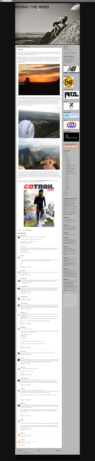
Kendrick (22, 403)
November (68, 160)
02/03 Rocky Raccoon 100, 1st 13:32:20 (70, 276)
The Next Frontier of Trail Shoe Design (70, 211)
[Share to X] (28, 230)
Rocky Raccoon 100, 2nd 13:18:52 (69, 234)
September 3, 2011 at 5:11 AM (25, 266)
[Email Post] (24, 230)
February (67, 186)
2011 (66, 157)
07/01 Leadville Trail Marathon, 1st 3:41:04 (69, 288)
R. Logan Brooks (23, 286)
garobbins (22, 312)
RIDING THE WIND (32, 7)
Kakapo (21, 433)
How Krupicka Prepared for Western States (69, 210)
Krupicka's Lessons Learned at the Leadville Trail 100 (69, 205)
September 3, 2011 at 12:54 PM (25, 323)
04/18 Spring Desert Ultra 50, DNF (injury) (69, 254)
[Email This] (26, 230)
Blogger (53, 457)
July (67, 178)
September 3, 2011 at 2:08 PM (25, 347)
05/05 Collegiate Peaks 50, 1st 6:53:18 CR (70, 273)
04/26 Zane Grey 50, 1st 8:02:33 (69, 261)
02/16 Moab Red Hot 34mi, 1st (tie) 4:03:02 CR (69, 265)
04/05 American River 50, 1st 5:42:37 (70, 263)
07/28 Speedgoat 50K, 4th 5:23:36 (69, 229)
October (67, 162)
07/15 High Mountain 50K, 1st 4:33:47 (70, 272)
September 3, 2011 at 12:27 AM (25, 252)
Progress (67, 174)
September (68, 163)
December (68, 158)
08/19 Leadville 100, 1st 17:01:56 (69, 285)
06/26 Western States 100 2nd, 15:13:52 (70, 242)
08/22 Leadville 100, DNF (68, 248)
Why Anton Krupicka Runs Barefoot (69, 213)
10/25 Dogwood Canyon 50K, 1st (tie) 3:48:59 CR (70, 260)
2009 (66, 192)
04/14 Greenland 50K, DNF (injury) (69, 274)
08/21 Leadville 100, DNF (68, 239)
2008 (66, 193)
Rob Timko (22, 327)
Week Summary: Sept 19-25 (70, 165)
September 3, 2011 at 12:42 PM (25, 308)
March (67, 185)
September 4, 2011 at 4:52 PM (25, 385)
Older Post (58, 450)
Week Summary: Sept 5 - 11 (70, 170)
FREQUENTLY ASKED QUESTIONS (70, 53)
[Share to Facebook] (29, 230)
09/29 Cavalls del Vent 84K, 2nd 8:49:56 (70, 226)
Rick (21, 358)
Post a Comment (22, 445)
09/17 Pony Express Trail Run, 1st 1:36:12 (70, 281)
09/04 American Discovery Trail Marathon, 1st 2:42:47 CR (69, 283)
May (67, 181)
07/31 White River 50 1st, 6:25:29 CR (70, 240)
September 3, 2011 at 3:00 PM (25, 363)
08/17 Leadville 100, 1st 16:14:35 (69, 270)
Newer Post (20, 450)
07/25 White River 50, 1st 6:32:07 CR (70, 249)
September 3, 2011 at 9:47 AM (25, 293)
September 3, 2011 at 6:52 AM (25, 274)
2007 (66, 195)
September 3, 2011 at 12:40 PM (25, 299)
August (67, 176)
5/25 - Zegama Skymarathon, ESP (69, 57)
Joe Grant (22, 351)
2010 (66, 190)
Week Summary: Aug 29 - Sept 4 (71, 173)
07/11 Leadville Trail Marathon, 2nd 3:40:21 (70, 252)
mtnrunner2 (22, 235)
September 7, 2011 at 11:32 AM (25, 429)
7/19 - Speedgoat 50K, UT (68, 59)
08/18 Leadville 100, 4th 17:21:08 (69, 228)
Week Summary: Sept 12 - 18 (70, 168)
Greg (21, 255)
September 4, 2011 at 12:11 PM (25, 374)
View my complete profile (68, 49)
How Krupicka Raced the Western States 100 (70, 207)
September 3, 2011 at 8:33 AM (25, 282)
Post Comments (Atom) (26, 452)
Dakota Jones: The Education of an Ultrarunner (69, 201)
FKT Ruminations (69, 166)
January (67, 188)
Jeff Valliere (22, 278)
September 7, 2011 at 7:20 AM (25, 415)
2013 (66, 154)
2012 (66, 155)
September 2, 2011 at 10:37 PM (25, 243)
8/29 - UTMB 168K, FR (67, 62)
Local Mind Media (23, 378)
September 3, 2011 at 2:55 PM (25, 354)
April (67, 183)
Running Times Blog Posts (68, 214)
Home (39, 450)
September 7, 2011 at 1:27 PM (25, 436)
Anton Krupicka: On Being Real (69, 202)
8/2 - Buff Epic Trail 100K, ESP (69, 60)
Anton (21, 388)
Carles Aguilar (23, 296)
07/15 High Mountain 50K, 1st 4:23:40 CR (70, 286)
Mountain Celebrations (69, 171)
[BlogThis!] (27, 230)
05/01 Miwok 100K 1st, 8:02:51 (69, 243)
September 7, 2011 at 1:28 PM (25, 443)
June (67, 180)
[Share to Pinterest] (31, 230)
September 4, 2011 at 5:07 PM (25, 399)
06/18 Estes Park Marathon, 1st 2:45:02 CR (70, 291)
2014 (66, 152)
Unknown (22, 270)
